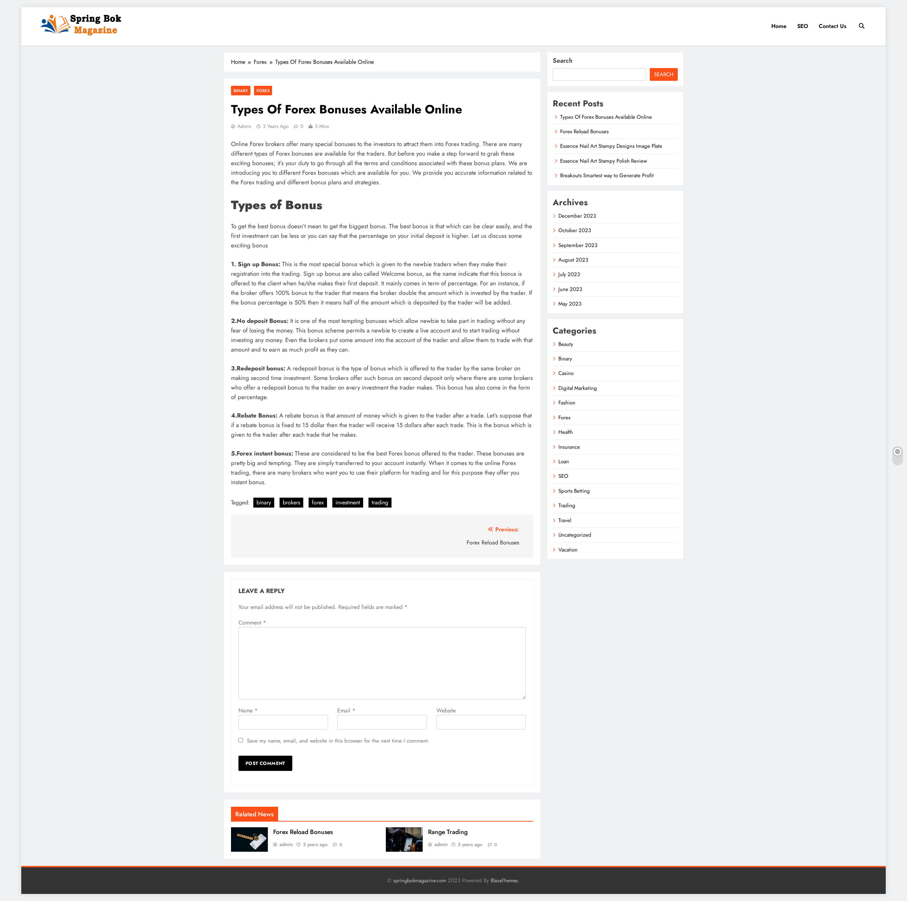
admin (244, 126)
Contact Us (832, 26)
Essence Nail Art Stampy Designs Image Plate (611, 146)
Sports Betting (574, 491)
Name (248, 710)
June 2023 (570, 289)
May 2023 (569, 304)
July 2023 (569, 274)
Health (565, 432)
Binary (240, 91)
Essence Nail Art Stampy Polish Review (603, 161)
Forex (263, 91)
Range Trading (448, 831)
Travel (564, 520)
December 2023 (577, 216)
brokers (291, 502)
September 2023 (577, 245)
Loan (563, 461)
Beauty (565, 344)
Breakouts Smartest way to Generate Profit (607, 175)
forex (318, 502)
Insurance (569, 447)
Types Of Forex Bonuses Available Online (606, 117)
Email (346, 710)
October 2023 (574, 230)
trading (380, 502)
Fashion (566, 403)
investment (348, 502)
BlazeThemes (504, 880)
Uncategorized (574, 535)
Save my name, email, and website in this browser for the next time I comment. (338, 741)
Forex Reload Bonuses (303, 831)
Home (779, 26)
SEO (802, 26)
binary (264, 502)
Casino (566, 373)
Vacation (568, 550)
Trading (566, 505)
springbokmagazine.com (419, 880)
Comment (252, 623)
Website (446, 710)
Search (563, 60)
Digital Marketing (577, 388)
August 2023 (573, 260)
